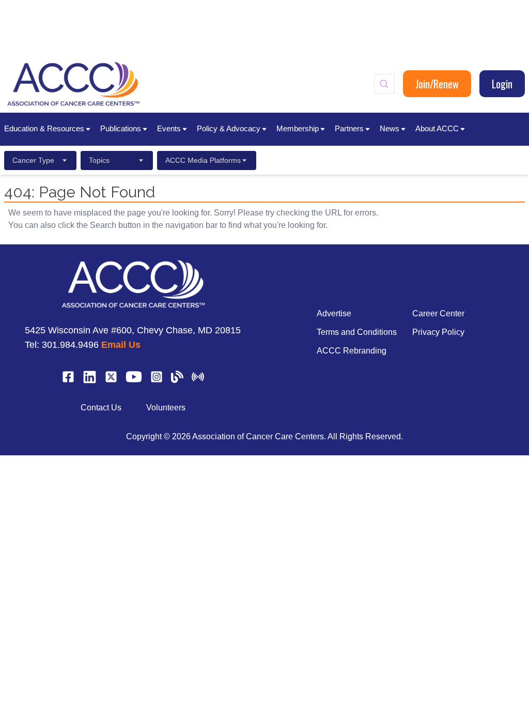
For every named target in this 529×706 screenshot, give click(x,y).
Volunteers (165, 407)
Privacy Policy (438, 332)
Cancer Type (33, 160)
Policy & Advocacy (228, 128)
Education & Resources (44, 128)
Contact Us (101, 407)
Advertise (334, 313)
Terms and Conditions (357, 332)
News (389, 128)
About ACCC (437, 128)
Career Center (438, 313)
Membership (297, 128)
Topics (99, 160)
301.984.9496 (70, 345)
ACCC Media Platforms (203, 160)
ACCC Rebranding (351, 350)
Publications (120, 128)
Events (169, 128)
